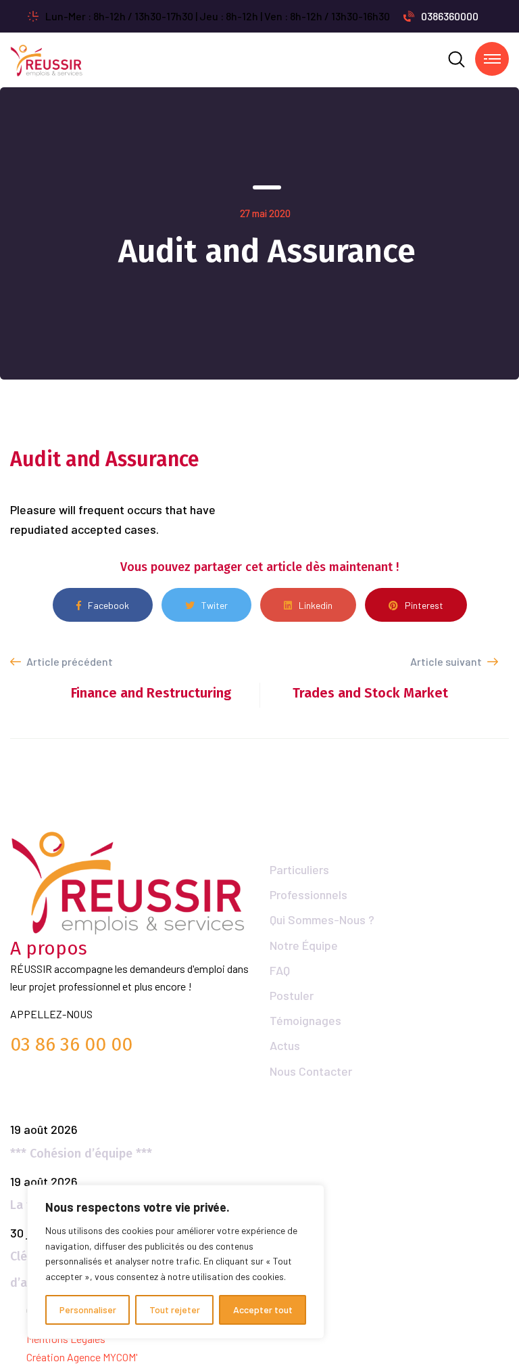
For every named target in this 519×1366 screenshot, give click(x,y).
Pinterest (424, 605)
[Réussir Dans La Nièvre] (47, 58)
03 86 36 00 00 (71, 1044)
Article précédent (68, 661)
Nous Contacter (311, 1071)
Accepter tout (263, 1309)
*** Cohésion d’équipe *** (81, 1153)
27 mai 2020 (265, 213)
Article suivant (447, 661)
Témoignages (305, 1020)
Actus (285, 1045)
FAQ (280, 970)
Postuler (292, 995)
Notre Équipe (304, 945)
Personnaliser (87, 1309)
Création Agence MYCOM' (82, 1356)
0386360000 (449, 15)
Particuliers (299, 869)
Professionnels (308, 894)
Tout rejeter (174, 1309)
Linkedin (315, 605)
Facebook (108, 605)
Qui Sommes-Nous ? (322, 919)
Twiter (214, 605)
